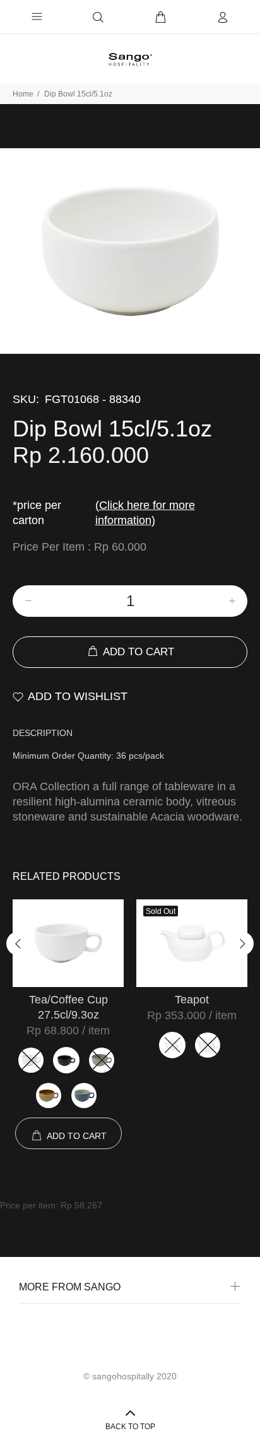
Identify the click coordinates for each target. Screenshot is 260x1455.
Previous (18, 943)
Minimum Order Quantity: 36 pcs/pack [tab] (88, 756)
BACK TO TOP (130, 1426)
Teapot (192, 999)
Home (23, 94)
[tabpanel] (130, 251)
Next (242, 943)
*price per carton (104, 513)
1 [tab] (130, 366)
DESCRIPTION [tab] (43, 733)
